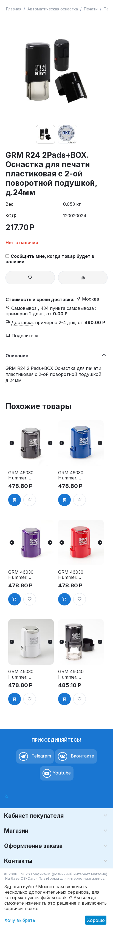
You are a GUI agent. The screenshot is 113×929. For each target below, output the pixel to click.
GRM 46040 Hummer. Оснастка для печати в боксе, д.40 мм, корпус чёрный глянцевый (71, 674)
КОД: (10, 215)
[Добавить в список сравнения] (83, 277)
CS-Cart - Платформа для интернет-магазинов (63, 878)
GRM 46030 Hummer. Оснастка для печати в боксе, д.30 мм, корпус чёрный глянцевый (20, 475)
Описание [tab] (16, 355)
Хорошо (96, 920)
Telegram (40, 756)
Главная (13, 9)
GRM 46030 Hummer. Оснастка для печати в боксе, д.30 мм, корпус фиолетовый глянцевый (20, 575)
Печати (91, 9)
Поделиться (24, 335)
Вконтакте (81, 756)
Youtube (61, 773)
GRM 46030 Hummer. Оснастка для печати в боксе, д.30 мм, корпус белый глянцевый (20, 674)
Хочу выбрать (19, 920)
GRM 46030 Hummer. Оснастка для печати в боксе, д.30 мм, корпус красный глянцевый (70, 575)
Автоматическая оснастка (52, 9)
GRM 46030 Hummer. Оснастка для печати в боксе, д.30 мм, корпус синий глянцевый (70, 475)
